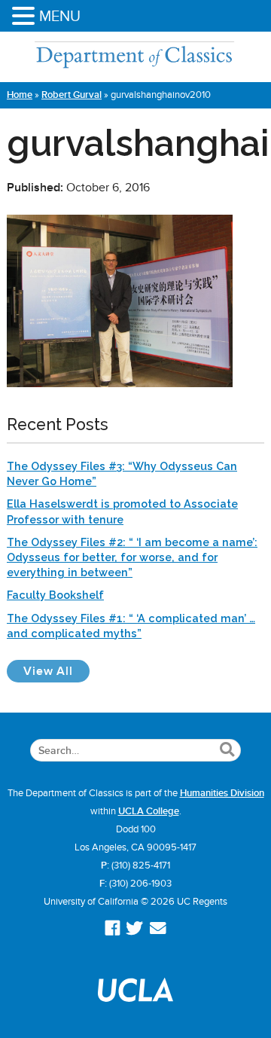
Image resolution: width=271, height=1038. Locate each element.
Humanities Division (222, 793)
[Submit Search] (227, 750)
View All (56, 671)
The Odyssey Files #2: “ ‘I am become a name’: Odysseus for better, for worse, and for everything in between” (132, 557)
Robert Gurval (71, 95)
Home (19, 95)
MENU (60, 16)
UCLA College (148, 811)
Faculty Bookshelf (55, 594)
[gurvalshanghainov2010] (120, 383)
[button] (25, 17)
